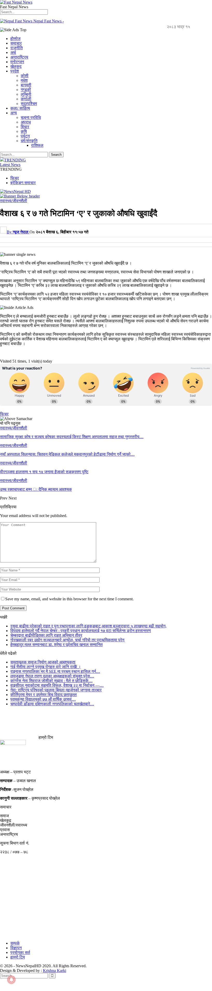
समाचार (16, 43)
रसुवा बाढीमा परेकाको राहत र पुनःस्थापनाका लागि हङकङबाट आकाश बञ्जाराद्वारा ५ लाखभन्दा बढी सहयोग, (88, 626)
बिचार (25, 127)
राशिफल (37, 145)
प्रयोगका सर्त (20, 952)
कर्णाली (26, 99)
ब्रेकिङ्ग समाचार (23, 183)
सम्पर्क (15, 943)
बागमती (26, 85)
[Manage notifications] (11, 980)
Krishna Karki (54, 970)
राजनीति (16, 48)
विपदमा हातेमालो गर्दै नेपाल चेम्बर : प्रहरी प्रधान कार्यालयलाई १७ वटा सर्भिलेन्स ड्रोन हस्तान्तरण (80, 630)
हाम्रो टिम (17, 957)
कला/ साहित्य (20, 108)
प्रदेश (14, 71)
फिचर (14, 178)
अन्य (13, 113)
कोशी (24, 75)
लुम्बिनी (26, 94)
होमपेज (15, 38)
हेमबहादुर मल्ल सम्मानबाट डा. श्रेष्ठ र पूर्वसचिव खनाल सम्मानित (56, 644)
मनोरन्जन (17, 62)
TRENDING (15, 160)
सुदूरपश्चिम (29, 103)
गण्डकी (26, 89)
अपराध (26, 122)
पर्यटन (25, 136)
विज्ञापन (16, 948)
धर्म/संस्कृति (29, 140)
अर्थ (13, 52)
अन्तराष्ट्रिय (19, 57)
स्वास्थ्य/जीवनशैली (13, 201)
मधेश (24, 80)
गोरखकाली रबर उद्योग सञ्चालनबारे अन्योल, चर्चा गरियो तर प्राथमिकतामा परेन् (67, 640)
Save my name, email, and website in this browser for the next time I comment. (69, 599)
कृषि (24, 131)
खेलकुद (15, 66)
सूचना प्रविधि (31, 117)
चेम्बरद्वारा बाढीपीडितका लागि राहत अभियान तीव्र (46, 635)
